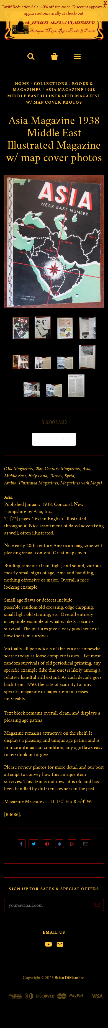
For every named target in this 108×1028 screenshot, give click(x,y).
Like (21, 843)
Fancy (59, 843)
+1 (72, 843)
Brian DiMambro (69, 978)
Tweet (34, 843)
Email (85, 843)
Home (22, 84)
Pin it (47, 843)
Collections (51, 84)
